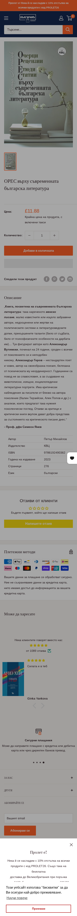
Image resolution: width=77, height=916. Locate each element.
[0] (69, 18)
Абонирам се (20, 830)
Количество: (13, 235)
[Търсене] (68, 29)
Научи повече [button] (17, 898)
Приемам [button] (38, 908)
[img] (38, 645)
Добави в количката (38, 250)
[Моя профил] (61, 18)
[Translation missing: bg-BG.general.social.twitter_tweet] (62, 279)
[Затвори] (71, 844)
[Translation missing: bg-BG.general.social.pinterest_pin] (54, 279)
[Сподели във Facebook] (46, 279)
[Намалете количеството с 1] (29, 235)
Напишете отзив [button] (38, 523)
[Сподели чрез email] (70, 279)
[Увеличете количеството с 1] (54, 235)
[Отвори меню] (6, 18)
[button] (38, 263)
